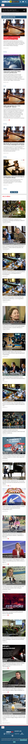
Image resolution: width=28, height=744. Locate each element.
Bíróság (5, 51)
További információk (23, 740)
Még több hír (14, 192)
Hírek (4, 86)
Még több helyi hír (5, 722)
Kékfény (5, 188)
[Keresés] (26, 1)
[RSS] (21, 1)
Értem (14, 741)
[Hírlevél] (23, 1)
